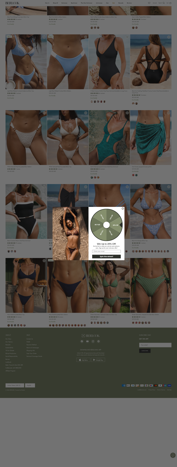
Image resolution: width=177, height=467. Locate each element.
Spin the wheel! (106, 256)
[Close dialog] (123, 208)
